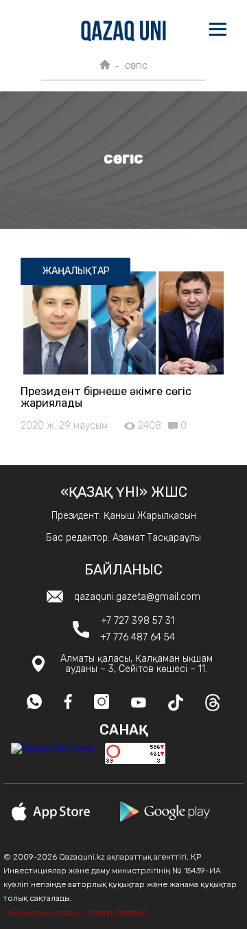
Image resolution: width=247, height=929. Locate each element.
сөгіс (136, 66)
